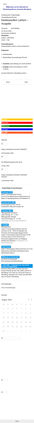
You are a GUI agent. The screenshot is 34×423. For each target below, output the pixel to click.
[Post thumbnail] (4, 145)
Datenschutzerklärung (8, 415)
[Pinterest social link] (17, 1)
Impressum (4, 412)
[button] (30, 92)
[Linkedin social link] (19, 1)
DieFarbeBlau (15, 28)
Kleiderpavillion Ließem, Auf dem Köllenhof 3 (15, 46)
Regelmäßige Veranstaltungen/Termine (15, 57)
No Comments (18, 389)
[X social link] (15, 1)
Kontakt (3, 418)
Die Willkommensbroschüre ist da (11, 162)
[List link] (17, 355)
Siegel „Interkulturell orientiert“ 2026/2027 (14, 149)
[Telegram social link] (21, 1)
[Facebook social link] (13, 1)
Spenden (4, 408)
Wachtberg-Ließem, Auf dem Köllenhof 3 (13, 220)
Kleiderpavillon (6, 15)
